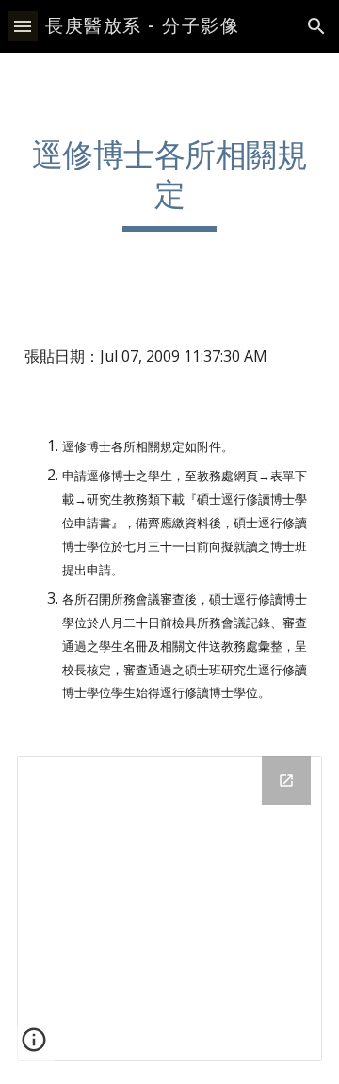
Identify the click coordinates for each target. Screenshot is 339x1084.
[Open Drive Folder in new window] (286, 780)
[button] (22, 26)
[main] (169, 183)
